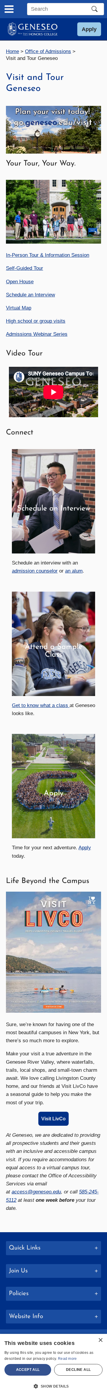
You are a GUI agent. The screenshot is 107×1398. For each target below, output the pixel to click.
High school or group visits (35, 321)
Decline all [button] (78, 1370)
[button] (89, 29)
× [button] (100, 1340)
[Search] (94, 9)
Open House (20, 281)
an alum (74, 571)
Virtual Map (18, 308)
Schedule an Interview (30, 295)
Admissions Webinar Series (36, 334)
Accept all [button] (28, 1370)
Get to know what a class (41, 705)
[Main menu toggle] (9, 9)
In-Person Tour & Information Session (47, 255)
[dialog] (53, 1366)
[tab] (53, 1248)
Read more (67, 1359)
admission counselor (35, 571)
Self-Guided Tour (24, 268)
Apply (84, 847)
